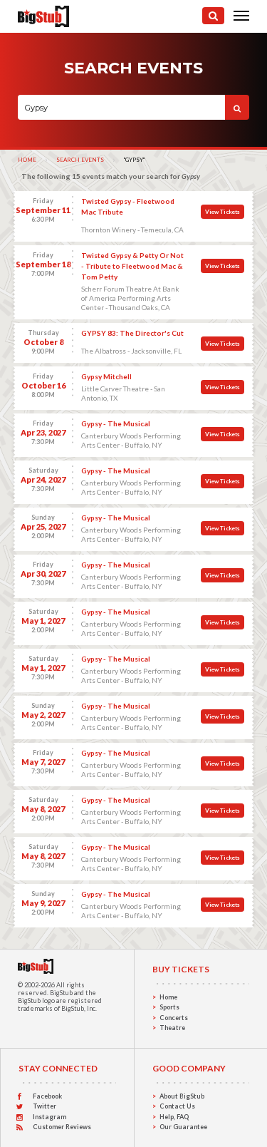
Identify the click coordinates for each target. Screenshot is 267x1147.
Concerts (173, 1018)
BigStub (61, 993)
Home (27, 159)
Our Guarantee (183, 1127)
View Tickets (222, 211)
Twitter (44, 1106)
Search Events (80, 159)
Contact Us (177, 1106)
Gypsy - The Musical (115, 423)
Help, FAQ (174, 1117)
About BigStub (181, 1096)
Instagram (49, 1116)
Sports (169, 1007)
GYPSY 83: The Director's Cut (132, 333)
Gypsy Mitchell (106, 376)
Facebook (47, 1096)
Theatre (172, 1028)
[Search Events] (213, 15)
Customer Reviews (62, 1126)
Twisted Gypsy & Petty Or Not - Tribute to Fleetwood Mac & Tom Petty (132, 266)
